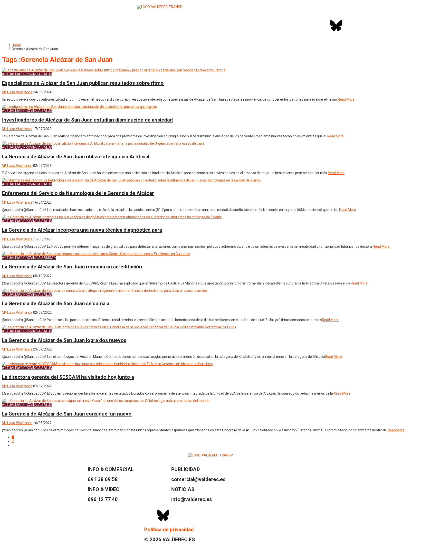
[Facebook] (323, 25)
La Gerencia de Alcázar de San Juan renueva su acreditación (72, 267)
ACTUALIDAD (12, 74)
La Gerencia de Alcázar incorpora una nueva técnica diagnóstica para (82, 230)
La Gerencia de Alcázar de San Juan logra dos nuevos (64, 340)
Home (16, 45)
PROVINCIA (32, 74)
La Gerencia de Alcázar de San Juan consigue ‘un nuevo (67, 414)
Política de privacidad (169, 529)
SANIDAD (48, 258)
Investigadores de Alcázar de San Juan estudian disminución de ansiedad (87, 120)
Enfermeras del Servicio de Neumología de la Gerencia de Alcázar (78, 193)
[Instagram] (349, 25)
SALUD (46, 74)
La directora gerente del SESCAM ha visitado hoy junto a (68, 377)
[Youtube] (362, 25)
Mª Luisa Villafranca (17, 92)
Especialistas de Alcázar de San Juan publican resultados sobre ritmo (83, 83)
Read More (346, 99)
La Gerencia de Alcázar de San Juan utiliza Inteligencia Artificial (75, 157)
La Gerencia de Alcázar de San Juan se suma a (55, 303)
